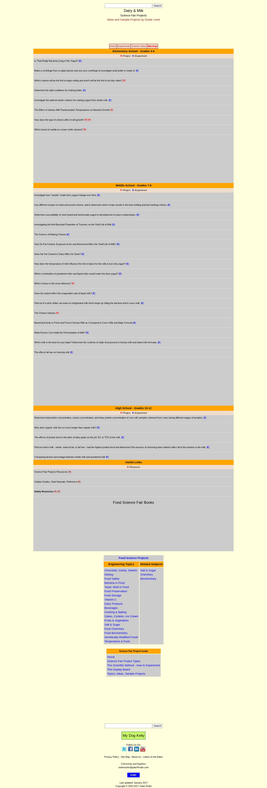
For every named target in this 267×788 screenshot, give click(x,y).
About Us (136, 757)
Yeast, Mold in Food (116, 587)
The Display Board (118, 669)
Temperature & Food (117, 641)
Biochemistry (148, 578)
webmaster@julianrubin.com (134, 767)
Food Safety (111, 578)
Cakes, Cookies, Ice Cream (121, 616)
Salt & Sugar (112, 624)
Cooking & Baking (115, 612)
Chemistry (146, 574)
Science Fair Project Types (123, 661)
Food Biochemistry (115, 633)
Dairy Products (113, 603)
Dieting (108, 574)
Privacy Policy (111, 757)
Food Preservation (115, 591)
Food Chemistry (114, 628)
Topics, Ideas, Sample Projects (126, 673)
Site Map (125, 757)
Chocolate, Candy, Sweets (120, 570)
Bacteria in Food (114, 582)
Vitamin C (110, 599)
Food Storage (112, 595)
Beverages (111, 608)
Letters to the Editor (153, 757)
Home (111, 657)
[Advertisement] (133, 32)
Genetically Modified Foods (121, 637)
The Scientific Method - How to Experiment (133, 665)
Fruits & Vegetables (116, 620)
